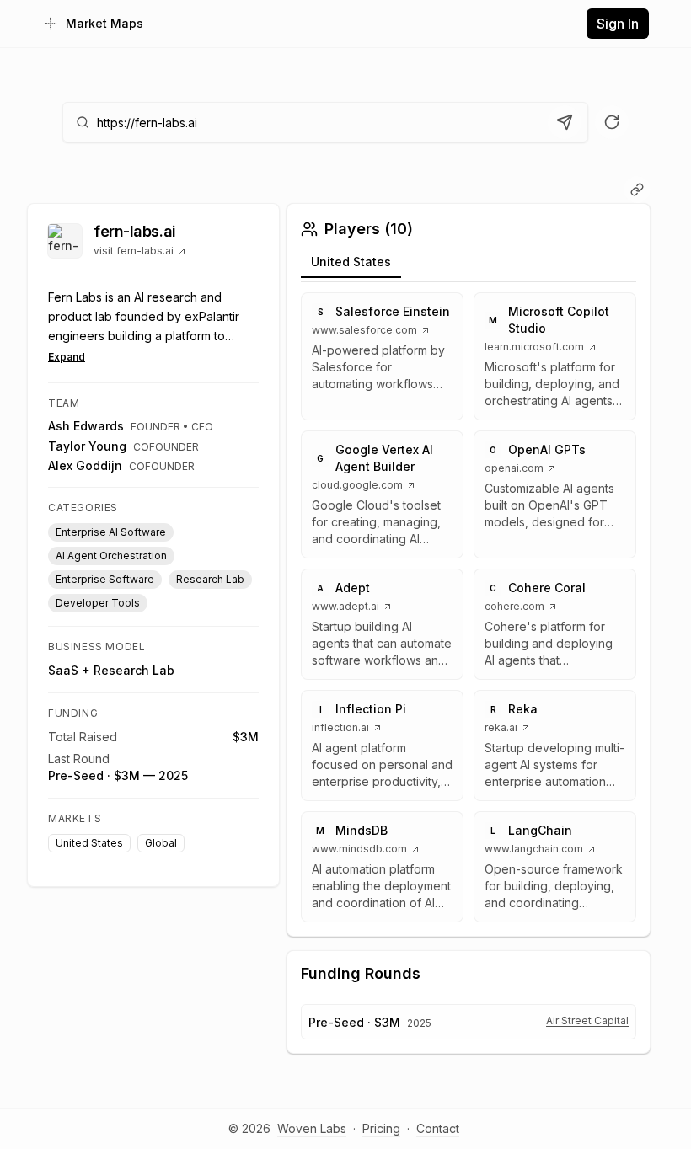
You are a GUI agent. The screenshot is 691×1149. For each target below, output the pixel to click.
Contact (437, 1128)
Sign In (618, 23)
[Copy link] (637, 189)
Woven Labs (311, 1128)
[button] (382, 356)
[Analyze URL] (564, 122)
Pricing (381, 1128)
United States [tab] (351, 261)
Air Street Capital (587, 1020)
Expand (66, 356)
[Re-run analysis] (612, 122)
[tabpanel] (468, 607)
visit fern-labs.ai (134, 250)
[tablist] (468, 265)
